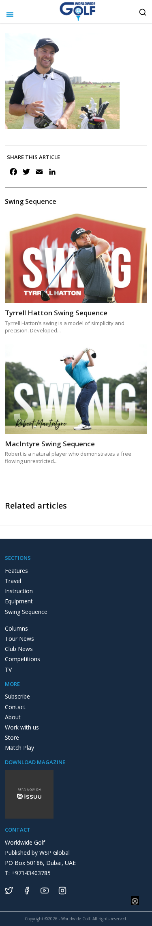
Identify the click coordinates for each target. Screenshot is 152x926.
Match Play (19, 747)
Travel (13, 581)
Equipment (19, 601)
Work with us (22, 727)
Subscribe (17, 696)
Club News (19, 649)
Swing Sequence (26, 612)
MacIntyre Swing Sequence (50, 443)
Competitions (22, 659)
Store (12, 737)
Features (16, 570)
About (13, 717)
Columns (16, 628)
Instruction (19, 591)
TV (8, 669)
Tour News (19, 638)
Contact (15, 707)
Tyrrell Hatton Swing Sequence (56, 312)
